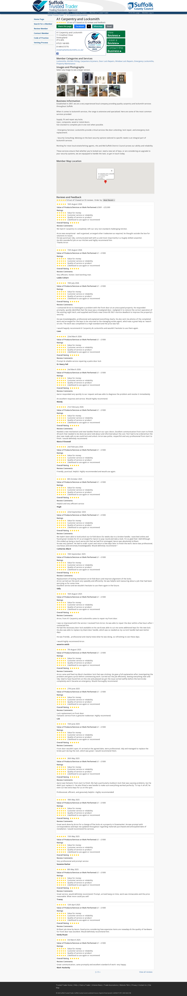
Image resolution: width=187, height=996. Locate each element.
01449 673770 (62, 46)
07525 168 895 (62, 43)
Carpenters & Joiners (89, 61)
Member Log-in (148, 13)
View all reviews (145, 972)
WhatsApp (98, 26)
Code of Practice (41, 38)
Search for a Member (43, 24)
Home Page (39, 19)
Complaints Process (79, 13)
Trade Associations (111, 985)
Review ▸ (113, 41)
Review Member (41, 28)
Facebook (80, 26)
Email (109, 26)
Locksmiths (61, 61)
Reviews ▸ (114, 34)
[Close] (111, 170)
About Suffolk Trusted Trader (58, 13)
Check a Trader (84, 985)
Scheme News (97, 985)
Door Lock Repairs (106, 61)
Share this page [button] (64, 26)
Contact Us (142, 985)
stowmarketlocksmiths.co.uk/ (69, 50)
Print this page (134, 13)
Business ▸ (115, 49)
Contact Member (41, 33)
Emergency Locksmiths (144, 61)
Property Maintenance (65, 63)
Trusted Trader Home (64, 985)
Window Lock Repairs (124, 61)
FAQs (76, 985)
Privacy (134, 985)
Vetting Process (41, 42)
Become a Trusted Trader (99, 13)
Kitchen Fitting (73, 61)
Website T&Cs (125, 985)
